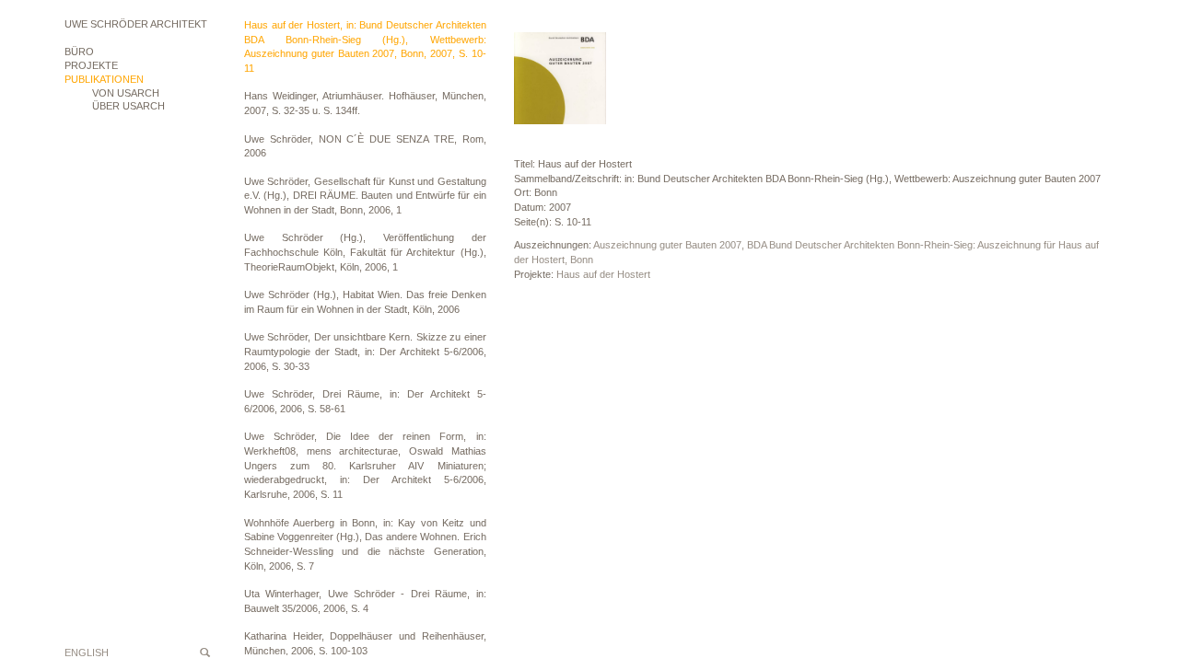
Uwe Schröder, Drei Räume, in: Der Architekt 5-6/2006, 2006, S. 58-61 (365, 401)
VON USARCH (125, 92)
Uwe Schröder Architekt (135, 23)
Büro (79, 51)
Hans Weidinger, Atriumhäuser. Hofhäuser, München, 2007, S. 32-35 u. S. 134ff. (365, 103)
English (86, 652)
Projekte (91, 65)
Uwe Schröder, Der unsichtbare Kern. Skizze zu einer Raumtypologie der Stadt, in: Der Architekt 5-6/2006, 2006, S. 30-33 (365, 351)
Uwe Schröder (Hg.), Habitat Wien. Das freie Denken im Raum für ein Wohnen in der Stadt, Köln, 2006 (365, 302)
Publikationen (104, 79)
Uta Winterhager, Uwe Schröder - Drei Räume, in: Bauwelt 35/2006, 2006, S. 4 (365, 601)
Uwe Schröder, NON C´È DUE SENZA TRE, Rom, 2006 (365, 146)
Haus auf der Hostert (603, 274)
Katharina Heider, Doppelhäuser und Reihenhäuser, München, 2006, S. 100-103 (365, 643)
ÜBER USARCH (128, 105)
